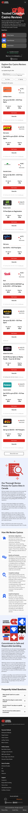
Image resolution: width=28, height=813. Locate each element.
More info (14, 116)
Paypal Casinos (5, 735)
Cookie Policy (15, 810)
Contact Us (4, 780)
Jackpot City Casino (8, 353)
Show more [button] (19, 75)
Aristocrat (4, 773)
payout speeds (19, 497)
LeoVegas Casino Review (7, 751)
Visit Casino (14, 113)
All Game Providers (6, 766)
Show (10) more (14, 453)
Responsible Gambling (7, 782)
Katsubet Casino (7, 171)
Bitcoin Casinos (5, 742)
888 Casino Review (6, 754)
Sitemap (24, 810)
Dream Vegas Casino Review (8, 756)
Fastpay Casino (7, 208)
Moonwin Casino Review (7, 759)
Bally (3, 771)
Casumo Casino (7, 390)
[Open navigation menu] (25, 2)
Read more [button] (4, 30)
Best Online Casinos (6, 749)
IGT (2, 768)
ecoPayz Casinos (5, 740)
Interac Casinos (5, 737)
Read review (21, 92)
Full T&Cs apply (20, 120)
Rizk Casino (6, 133)
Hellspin (5, 426)
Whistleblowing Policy (6, 787)
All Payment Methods (6, 732)
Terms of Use (4, 785)
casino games (17, 667)
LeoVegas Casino (7, 96)
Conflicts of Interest (6, 790)
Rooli (4, 280)
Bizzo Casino (6, 317)
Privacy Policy (5, 810)
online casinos (22, 649)
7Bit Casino (6, 244)
